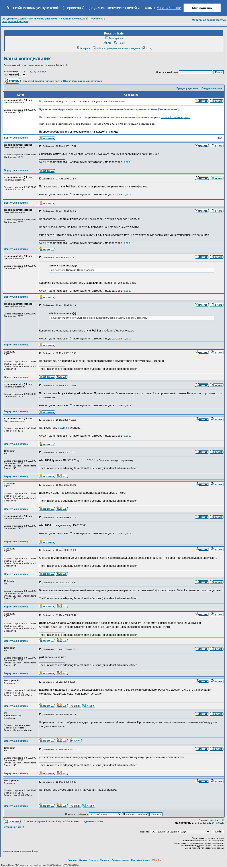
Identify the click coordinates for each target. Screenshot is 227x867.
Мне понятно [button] (202, 8)
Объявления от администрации (82, 81)
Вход (148, 48)
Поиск (121, 43)
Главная (72, 860)
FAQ (108, 43)
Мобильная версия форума (209, 20)
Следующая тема (212, 88)
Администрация (120, 860)
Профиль (85, 48)
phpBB (15, 865)
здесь (127, 162)
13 (33, 71)
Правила (105, 860)
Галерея (93, 860)
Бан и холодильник (27, 58)
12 (29, 71)
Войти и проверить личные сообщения (118, 48)
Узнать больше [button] (169, 8)
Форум (83, 860)
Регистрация (116, 38)
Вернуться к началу (16, 137)
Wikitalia (156, 860)
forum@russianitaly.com (175, 117)
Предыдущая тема (187, 88)
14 (37, 71)
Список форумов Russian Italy (41, 81)
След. (43, 71)
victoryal (63, 427)
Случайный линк (140, 860)
